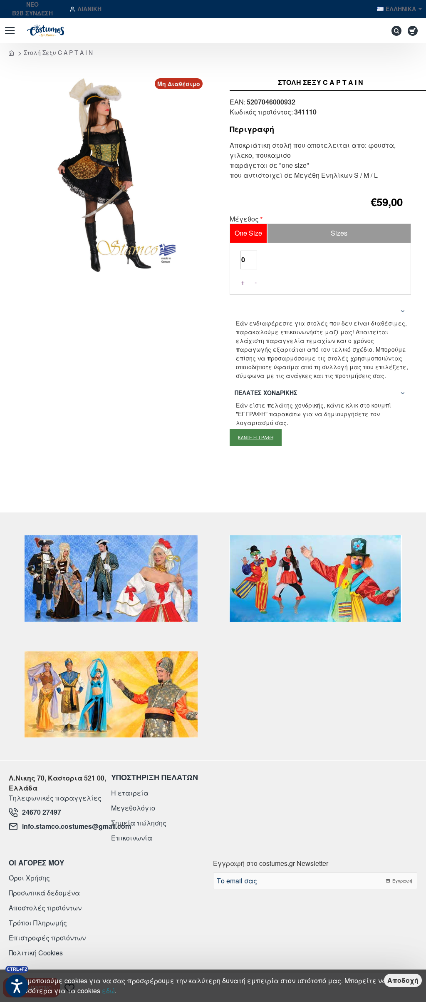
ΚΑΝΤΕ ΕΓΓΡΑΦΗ (255, 437)
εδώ (108, 990)
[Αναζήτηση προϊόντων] (394, 30)
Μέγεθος (244, 219)
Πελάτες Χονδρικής (266, 392)
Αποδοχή (403, 980)
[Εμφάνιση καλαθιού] (414, 30)
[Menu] (9, 30)
